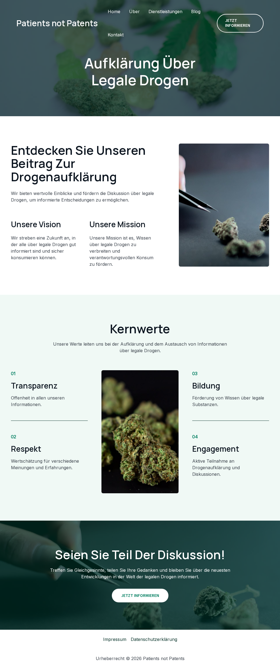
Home (114, 11)
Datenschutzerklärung (154, 639)
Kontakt (116, 34)
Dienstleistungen (165, 11)
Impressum (114, 639)
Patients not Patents (57, 23)
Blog (195, 11)
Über (134, 11)
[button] (240, 23)
